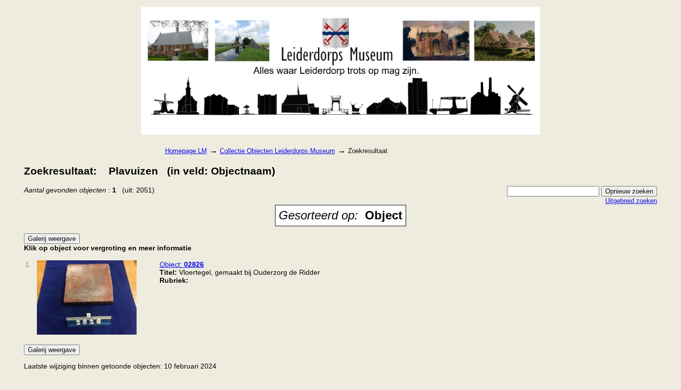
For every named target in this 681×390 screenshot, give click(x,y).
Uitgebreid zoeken (631, 200)
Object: (182, 264)
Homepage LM (186, 151)
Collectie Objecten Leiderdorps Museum (277, 151)
